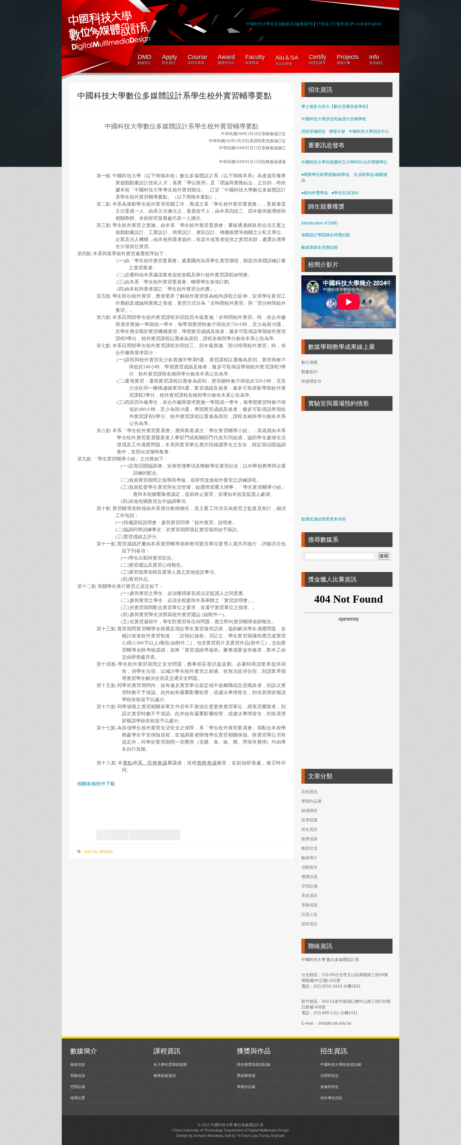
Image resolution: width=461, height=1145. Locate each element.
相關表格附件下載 (96, 783)
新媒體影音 (311, 381)
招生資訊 (309, 829)
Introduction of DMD (319, 223)
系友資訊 (309, 895)
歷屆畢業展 (246, 1076)
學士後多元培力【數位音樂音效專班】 (335, 106)
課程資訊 (106, 851)
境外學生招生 (331, 1098)
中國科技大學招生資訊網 (340, 1064)
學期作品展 (311, 801)
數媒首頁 (289, 24)
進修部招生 (329, 1087)
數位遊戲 (309, 362)
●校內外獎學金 (314, 192)
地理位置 (77, 1098)
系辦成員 (309, 905)
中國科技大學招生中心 (369, 131)
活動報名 (309, 867)
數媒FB (306, 24)
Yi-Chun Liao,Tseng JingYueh (261, 1136)
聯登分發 (337, 131)
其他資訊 (309, 791)
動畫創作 (309, 371)
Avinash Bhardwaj (208, 1136)
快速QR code (352, 24)
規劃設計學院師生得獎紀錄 (325, 235)
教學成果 (309, 839)
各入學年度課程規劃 (170, 1064)
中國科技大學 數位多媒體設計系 (237, 1125)
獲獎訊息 (309, 876)
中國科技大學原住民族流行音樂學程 (333, 119)
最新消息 (77, 1064)
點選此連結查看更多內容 (323, 519)
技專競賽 (309, 820)
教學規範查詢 (165, 1076)
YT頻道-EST (327, 24)
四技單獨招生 (313, 131)
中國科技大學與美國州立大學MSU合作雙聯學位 (344, 162)
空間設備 (309, 886)
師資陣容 (309, 810)
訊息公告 (91, 851)
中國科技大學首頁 (262, 24)
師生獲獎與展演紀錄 (253, 1064)
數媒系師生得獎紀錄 (319, 247)
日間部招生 (329, 1076)
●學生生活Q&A (344, 192)
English (374, 24)
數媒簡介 (309, 857)
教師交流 (309, 848)
